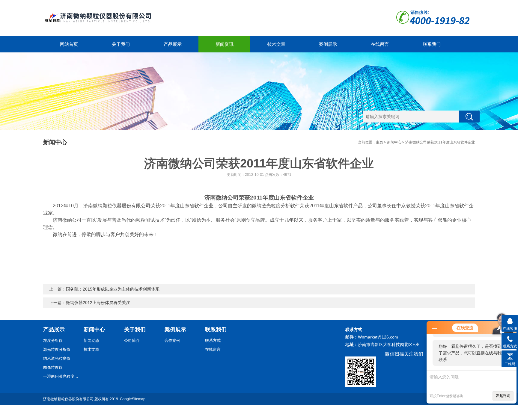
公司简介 (132, 340)
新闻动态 (91, 340)
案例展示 (328, 44)
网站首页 (69, 44)
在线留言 (380, 44)
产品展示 (173, 44)
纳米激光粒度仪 (56, 358)
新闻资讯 (225, 44)
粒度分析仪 (53, 340)
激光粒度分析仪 (56, 349)
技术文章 (276, 44)
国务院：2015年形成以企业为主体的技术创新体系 (112, 289)
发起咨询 (503, 396)
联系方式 (213, 340)
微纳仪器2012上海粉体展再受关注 (98, 302)
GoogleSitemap (132, 399)
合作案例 (172, 340)
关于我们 (121, 44)
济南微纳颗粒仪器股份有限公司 (68, 399)
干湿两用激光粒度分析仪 (61, 376)
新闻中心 (394, 142)
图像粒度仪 (53, 367)
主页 (379, 142)
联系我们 (432, 44)
